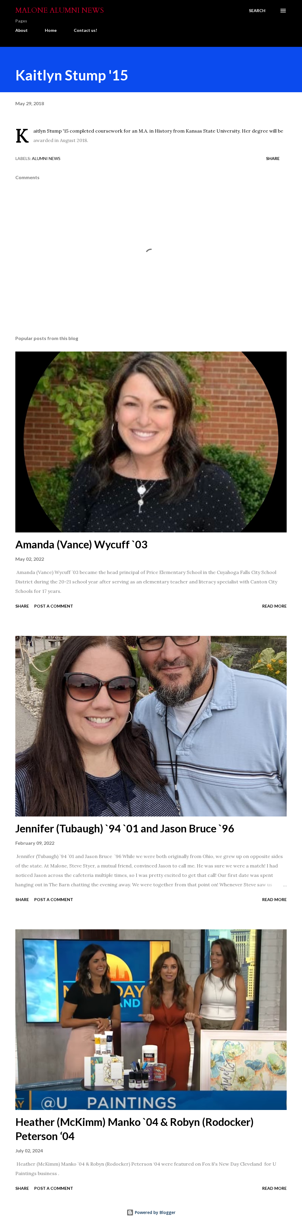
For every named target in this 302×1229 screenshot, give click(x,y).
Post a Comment (53, 605)
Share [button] (273, 158)
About (21, 30)
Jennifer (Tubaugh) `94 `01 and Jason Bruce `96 (124, 828)
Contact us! (85, 30)
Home (51, 30)
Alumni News (46, 158)
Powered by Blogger (154, 1212)
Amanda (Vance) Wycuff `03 (81, 544)
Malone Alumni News (59, 10)
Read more (274, 605)
